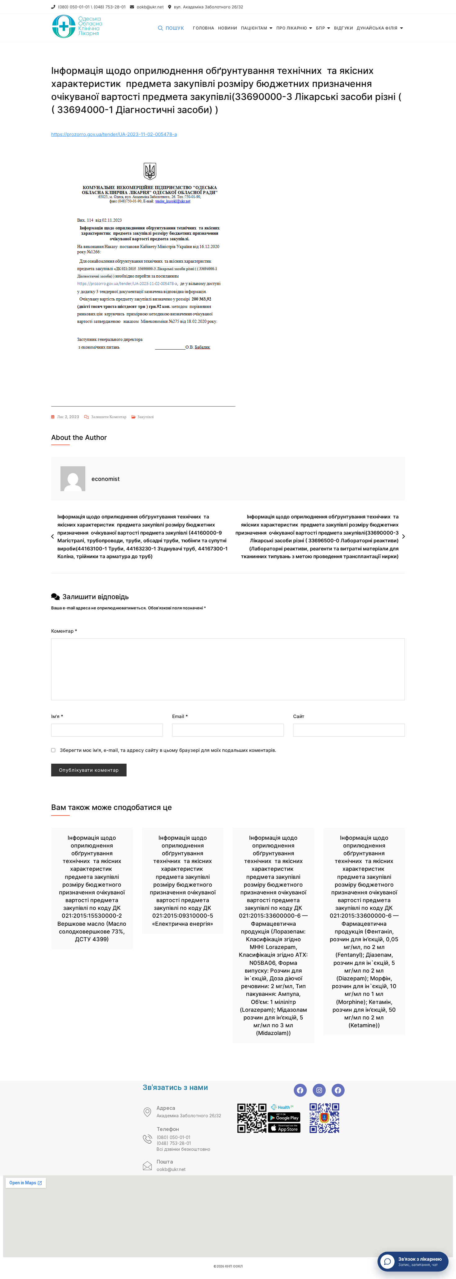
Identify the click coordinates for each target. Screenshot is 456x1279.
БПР (320, 27)
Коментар (64, 631)
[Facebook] (300, 1090)
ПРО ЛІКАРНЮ (291, 27)
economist (106, 479)
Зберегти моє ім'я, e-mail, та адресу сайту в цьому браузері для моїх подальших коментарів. (168, 750)
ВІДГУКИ (343, 27)
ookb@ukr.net (150, 6)
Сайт (298, 716)
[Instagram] (319, 1090)
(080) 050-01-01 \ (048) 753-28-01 (91, 6)
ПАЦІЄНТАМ (254, 27)
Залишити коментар (109, 416)
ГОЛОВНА (203, 27)
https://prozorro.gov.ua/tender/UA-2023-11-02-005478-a (114, 134)
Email (180, 716)
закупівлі (145, 417)
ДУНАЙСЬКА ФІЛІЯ (377, 27)
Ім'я (57, 716)
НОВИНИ (227, 27)
